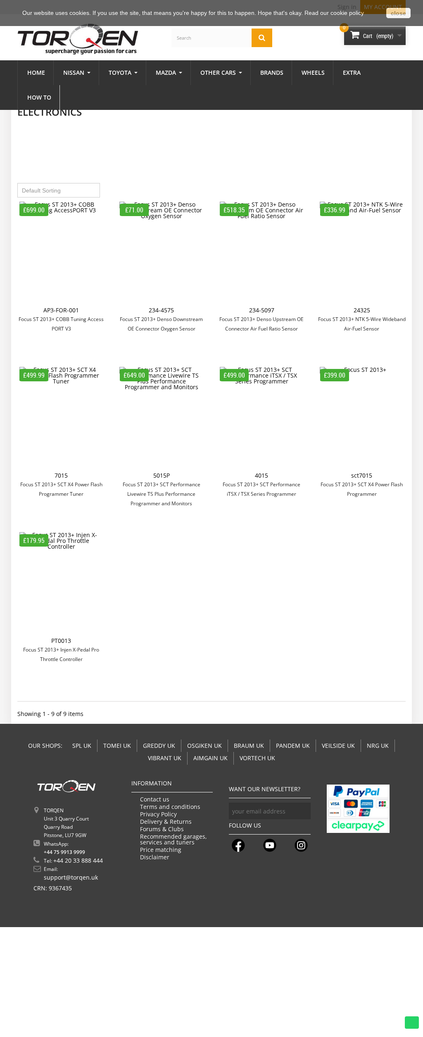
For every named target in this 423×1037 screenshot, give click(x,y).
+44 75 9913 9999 (64, 852)
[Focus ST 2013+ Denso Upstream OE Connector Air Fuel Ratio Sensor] (262, 254)
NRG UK (378, 745)
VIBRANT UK (164, 758)
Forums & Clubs (162, 829)
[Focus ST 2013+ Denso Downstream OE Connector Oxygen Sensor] (162, 254)
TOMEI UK (117, 745)
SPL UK (81, 745)
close (398, 13)
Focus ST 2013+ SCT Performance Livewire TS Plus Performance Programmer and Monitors (161, 494)
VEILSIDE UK (338, 745)
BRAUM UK (249, 745)
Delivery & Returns (166, 822)
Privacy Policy (158, 814)
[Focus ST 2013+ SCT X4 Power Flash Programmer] (362, 420)
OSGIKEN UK (204, 745)
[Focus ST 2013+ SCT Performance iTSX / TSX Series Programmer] (262, 420)
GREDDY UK (159, 745)
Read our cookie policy (334, 13)
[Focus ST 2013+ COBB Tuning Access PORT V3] (61, 254)
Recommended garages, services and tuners (173, 839)
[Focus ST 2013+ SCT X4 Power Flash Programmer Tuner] (61, 420)
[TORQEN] (77, 39)
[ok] (302, 811)
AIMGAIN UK (210, 758)
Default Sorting (41, 190)
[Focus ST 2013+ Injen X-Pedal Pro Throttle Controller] (61, 585)
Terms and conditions (170, 807)
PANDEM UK (293, 745)
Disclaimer (154, 857)
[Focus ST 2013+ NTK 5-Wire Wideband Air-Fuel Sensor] (362, 254)
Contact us (154, 799)
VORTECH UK (257, 758)
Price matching (160, 850)
